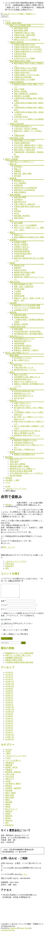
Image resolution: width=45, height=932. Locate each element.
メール (4, 605)
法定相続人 (18, 167)
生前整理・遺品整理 (13, 788)
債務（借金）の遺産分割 (23, 287)
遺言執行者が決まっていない (25, 370)
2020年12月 (9, 682)
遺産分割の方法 (20, 202)
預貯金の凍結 (19, 289)
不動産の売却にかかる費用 (24, 79)
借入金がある (19, 398)
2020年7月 (9, 693)
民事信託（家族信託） (22, 348)
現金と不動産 (19, 89)
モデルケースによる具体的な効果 (27, 308)
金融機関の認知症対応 (14, 658)
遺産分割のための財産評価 (24, 190)
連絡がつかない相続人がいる (25, 382)
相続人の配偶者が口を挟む (24, 433)
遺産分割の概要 (20, 197)
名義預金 (17, 293)
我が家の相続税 (16, 475)
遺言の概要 (18, 223)
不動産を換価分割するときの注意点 (28, 51)
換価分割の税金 (20, 56)
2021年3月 (9, 675)
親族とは (17, 169)
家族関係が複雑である (22, 379)
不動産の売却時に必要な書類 (25, 70)
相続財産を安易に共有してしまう (27, 435)
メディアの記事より (13, 760)
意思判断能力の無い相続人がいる (27, 377)
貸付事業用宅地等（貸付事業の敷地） (29, 334)
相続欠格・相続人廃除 (22, 173)
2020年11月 (9, 684)
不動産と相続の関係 (13, 23)
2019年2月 (9, 730)
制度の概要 (18, 329)
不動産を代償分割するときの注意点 (28, 49)
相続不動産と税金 (17, 138)
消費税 (16, 157)
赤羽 (7, 568)
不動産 (12, 438)
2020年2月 (9, 702)
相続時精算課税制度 (22, 251)
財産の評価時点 (20, 192)
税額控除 (13, 312)
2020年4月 (9, 698)
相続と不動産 (10, 793)
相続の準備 (14, 355)
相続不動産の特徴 (21, 28)
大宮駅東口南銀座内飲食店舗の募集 (19, 662)
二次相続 (17, 291)
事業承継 (8, 765)
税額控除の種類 (20, 315)
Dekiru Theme (24, 928)
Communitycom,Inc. (8, 930)
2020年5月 (9, 695)
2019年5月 (9, 723)
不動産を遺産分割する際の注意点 (27, 206)
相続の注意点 (15, 282)
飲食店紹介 (9, 566)
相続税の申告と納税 (22, 275)
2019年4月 (9, 725)
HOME (7, 486)
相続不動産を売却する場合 (20, 61)
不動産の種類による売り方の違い (27, 75)
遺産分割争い (19, 218)
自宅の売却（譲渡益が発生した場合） (29, 145)
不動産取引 (9, 763)
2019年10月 (9, 712)
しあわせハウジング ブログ (16, 488)
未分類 (7, 781)
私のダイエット (11, 809)
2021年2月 (9, 677)
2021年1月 (9, 679)
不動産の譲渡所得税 (22, 143)
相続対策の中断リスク (22, 341)
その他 (7, 758)
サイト (3, 609)
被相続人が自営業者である (24, 454)
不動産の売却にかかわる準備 (25, 68)
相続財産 (13, 178)
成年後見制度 (19, 343)
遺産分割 (13, 400)
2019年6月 (9, 721)
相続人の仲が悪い (21, 375)
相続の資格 (9, 797)
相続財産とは (19, 181)
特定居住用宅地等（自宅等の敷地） (28, 331)
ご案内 (7, 753)
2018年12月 (9, 735)
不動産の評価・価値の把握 (24, 35)
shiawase (8, 504)
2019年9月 (9, 714)
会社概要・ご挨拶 (12, 480)
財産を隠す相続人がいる (23, 396)
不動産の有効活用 (17, 124)
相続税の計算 (19, 265)
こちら (24, 874)
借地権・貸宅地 (11, 767)
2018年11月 (9, 737)
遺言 (11, 220)
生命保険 (13, 303)
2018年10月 (9, 739)
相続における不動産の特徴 (20, 25)
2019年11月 (9, 709)
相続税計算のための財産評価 (25, 188)
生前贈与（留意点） (22, 247)
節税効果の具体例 (21, 249)
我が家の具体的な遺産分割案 (21, 471)
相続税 (12, 263)
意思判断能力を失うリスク (24, 339)
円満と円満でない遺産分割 (24, 204)
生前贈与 (13, 239)
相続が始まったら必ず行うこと (22, 162)
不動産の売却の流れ (22, 73)
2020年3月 (9, 700)
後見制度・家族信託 (13, 772)
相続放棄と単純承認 (22, 216)
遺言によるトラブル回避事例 (25, 225)
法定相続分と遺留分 (13, 783)
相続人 (12, 372)
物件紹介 (8, 786)
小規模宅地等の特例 (17, 326)
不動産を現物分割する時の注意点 (27, 47)
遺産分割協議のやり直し (23, 284)
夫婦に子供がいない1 (22, 403)
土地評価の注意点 (21, 117)
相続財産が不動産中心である (25, 440)
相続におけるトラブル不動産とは (27, 40)
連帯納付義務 (19, 296)
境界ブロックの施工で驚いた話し (18, 655)
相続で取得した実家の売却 (24, 150)
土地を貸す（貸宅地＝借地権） (26, 129)
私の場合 (8, 457)
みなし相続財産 (20, 183)
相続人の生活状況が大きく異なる (27, 431)
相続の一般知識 (11, 159)
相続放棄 (8, 802)
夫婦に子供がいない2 (22, 405)
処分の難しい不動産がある (24, 449)
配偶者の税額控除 (21, 317)
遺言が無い (18, 365)
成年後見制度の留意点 (22, 346)
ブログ (7, 482)
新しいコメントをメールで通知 (15, 630)
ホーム (7, 20)
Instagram (8, 749)
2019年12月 (9, 707)
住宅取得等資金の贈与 (22, 254)
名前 (3, 601)
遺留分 (12, 232)
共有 (15, 209)
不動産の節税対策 (21, 37)
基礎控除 (17, 268)
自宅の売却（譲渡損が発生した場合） (29, 147)
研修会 (7, 807)
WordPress (13, 928)
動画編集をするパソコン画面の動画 (19, 653)
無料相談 (8, 478)
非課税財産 (18, 185)
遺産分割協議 (15, 195)
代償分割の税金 (20, 54)
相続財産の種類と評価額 (19, 466)
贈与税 (7, 818)
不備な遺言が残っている (23, 367)
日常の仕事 (9, 774)
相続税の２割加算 (21, 324)
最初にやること (16, 459)
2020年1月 (9, 705)
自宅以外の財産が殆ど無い (24, 391)
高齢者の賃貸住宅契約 (14, 660)
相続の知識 (9, 795)
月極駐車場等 (19, 136)
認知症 (7, 813)
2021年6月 (9, 672)
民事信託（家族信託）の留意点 (26, 350)
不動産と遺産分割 (17, 42)
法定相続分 (18, 199)
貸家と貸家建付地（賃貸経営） (26, 94)
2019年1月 (9, 732)
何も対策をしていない (22, 358)
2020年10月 (9, 686)
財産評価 (8, 816)
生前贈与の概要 (20, 242)
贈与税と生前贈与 (21, 244)
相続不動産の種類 (21, 30)
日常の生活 (9, 564)
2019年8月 (9, 716)
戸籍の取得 (14, 462)
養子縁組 (17, 176)
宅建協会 (8, 770)
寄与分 (16, 213)
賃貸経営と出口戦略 (22, 96)
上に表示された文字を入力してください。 (17, 623)
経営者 (12, 452)
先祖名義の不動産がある (23, 443)
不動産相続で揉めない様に (24, 33)
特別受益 (17, 211)
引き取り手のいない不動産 (24, 58)
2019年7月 (9, 719)
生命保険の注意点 (21, 310)
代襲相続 (17, 171)
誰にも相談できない (22, 360)
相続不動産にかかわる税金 (24, 140)
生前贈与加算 (19, 256)
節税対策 (8, 811)
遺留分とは (18, 235)
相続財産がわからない (22, 393)
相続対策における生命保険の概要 (27, 305)
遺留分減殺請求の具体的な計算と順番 (29, 237)
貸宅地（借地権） (21, 91)
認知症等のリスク (17, 336)
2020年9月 (9, 689)
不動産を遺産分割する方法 (24, 45)
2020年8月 (9, 691)
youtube (8, 751)
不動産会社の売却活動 (22, 77)
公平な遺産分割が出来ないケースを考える (26, 473)
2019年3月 (9, 728)
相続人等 (13, 164)
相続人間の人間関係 (17, 464)
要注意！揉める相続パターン (16, 352)
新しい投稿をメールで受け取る (15, 634)
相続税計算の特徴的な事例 (24, 272)
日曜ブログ (9, 779)
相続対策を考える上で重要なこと (23, 469)
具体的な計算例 (20, 270)
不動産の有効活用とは (22, 126)
